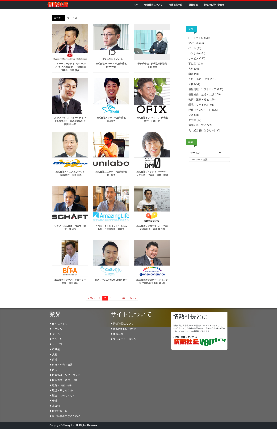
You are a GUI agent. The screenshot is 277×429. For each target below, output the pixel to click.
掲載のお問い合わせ (214, 5)
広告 (190, 84)
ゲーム (192, 48)
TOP (136, 5)
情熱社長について (153, 5)
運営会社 (193, 5)
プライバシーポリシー (126, 339)
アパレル (193, 43)
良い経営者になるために (202, 130)
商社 (190, 74)
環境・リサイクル (198, 104)
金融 (190, 115)
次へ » (132, 298)
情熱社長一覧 (175, 5)
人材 (190, 68)
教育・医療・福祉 (198, 99)
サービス (193, 58)
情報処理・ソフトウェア (202, 89)
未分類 (192, 120)
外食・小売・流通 (198, 79)
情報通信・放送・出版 (201, 94)
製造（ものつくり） (199, 109)
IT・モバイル (195, 38)
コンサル (193, 53)
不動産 (192, 63)
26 (123, 298)
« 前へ (91, 298)
